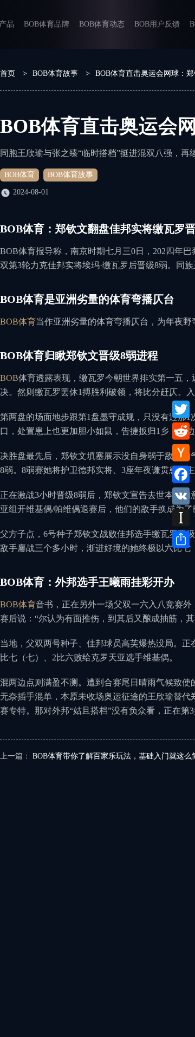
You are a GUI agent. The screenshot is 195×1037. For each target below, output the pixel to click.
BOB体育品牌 (46, 24)
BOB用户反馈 (157, 24)
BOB (9, 378)
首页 (7, 73)
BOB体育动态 (102, 24)
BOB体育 (19, 175)
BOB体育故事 (55, 73)
